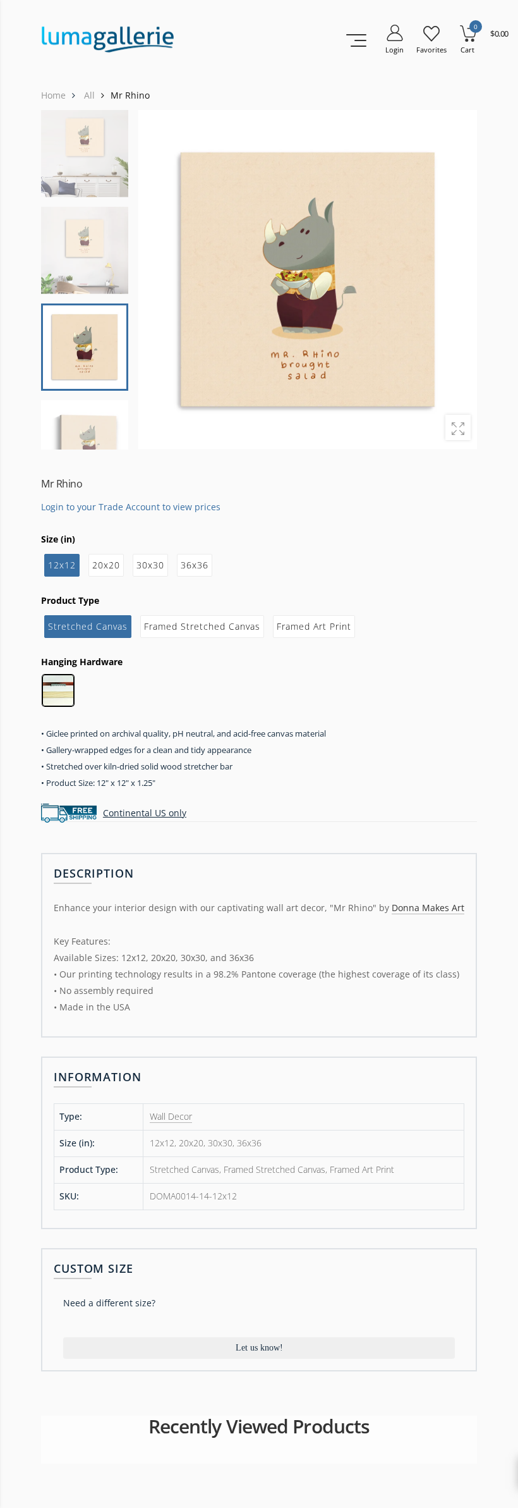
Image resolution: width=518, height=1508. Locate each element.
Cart (467, 49)
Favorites (431, 49)
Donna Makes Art (428, 908)
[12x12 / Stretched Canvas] (307, 280)
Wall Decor (171, 1116)
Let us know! (259, 1347)
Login (394, 49)
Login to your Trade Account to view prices (130, 506)
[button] (459, 279)
